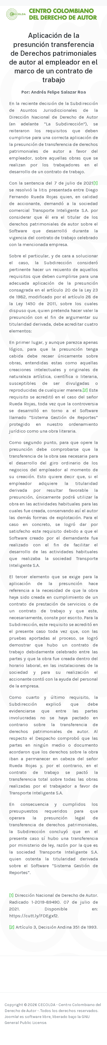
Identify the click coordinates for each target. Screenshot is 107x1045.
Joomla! (12, 1016)
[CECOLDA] (51, 13)
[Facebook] (8, 1033)
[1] (95, 183)
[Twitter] (30, 1033)
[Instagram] (15, 1033)
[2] (85, 390)
